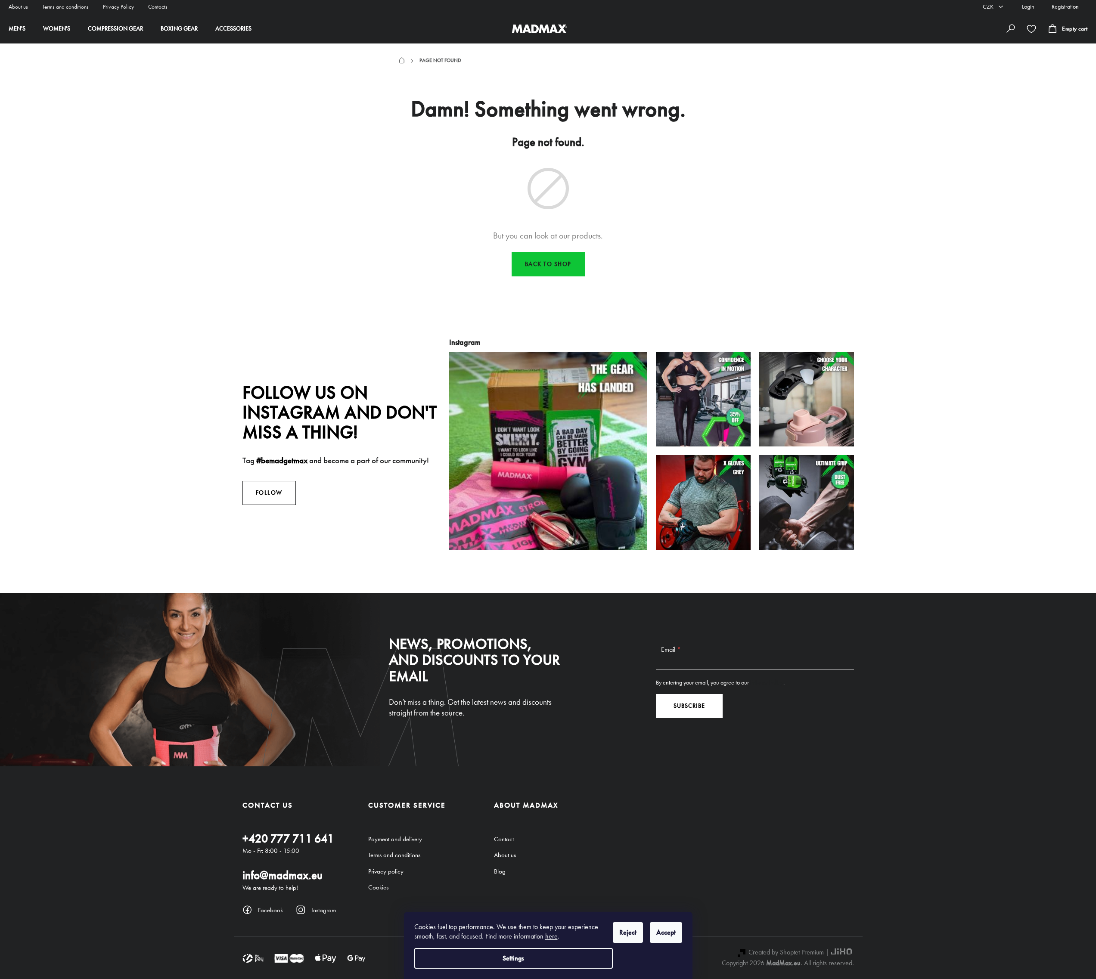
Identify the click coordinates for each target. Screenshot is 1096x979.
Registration (1065, 6)
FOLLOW (269, 492)
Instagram (323, 910)
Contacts (158, 6)
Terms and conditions (65, 6)
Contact (504, 839)
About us (18, 6)
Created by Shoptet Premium (786, 952)
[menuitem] (17, 28)
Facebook (270, 910)
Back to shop (548, 264)
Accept (666, 932)
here (551, 936)
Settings (513, 958)
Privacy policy (386, 871)
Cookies (378, 887)
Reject (627, 932)
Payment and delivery (395, 839)
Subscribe (689, 705)
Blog (500, 871)
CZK (989, 6)
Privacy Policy (118, 6)
